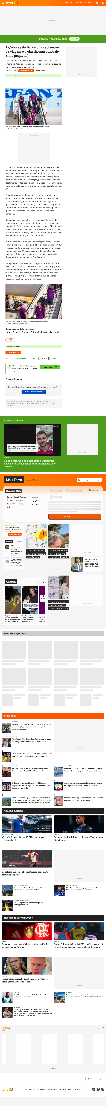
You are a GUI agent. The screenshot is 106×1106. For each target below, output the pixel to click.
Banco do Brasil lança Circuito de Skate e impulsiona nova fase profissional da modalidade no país (85, 997)
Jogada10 (34, 358)
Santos (56, 941)
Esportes (44, 358)
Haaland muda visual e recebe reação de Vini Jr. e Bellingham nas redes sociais (26, 980)
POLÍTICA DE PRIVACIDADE (71, 1089)
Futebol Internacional (19, 358)
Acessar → (20, 541)
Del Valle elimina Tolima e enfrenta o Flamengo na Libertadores (78, 838)
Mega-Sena (67, 765)
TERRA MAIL (68, 3)
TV (64, 780)
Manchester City (71, 885)
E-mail (97, 3)
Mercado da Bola (7, 834)
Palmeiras (17, 1007)
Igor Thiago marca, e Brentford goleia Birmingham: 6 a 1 (28, 904)
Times (73, 39)
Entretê (14, 736)
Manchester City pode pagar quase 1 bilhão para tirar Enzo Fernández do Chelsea (84, 889)
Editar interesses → (95, 490)
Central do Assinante (83, 3)
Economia (15, 721)
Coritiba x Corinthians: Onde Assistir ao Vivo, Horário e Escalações (31, 996)
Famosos (67, 795)
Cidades (14, 751)
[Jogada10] (10, 339)
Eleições (14, 780)
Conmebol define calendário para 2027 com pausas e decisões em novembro (31, 889)
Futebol (53, 358)
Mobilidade (15, 795)
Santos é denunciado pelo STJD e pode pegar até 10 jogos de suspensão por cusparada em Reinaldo (79, 945)
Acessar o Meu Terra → (33, 480)
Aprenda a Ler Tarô (14, 534)
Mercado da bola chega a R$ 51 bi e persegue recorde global (23, 838)
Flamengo (57, 834)
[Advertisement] (70, 905)
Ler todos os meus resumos (74, 517)
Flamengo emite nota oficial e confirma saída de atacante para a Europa (25, 945)
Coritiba (17, 992)
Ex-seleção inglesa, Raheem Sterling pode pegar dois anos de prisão (25, 873)
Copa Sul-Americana (20, 885)
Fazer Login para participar (34, 392)
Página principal (12, 3)
